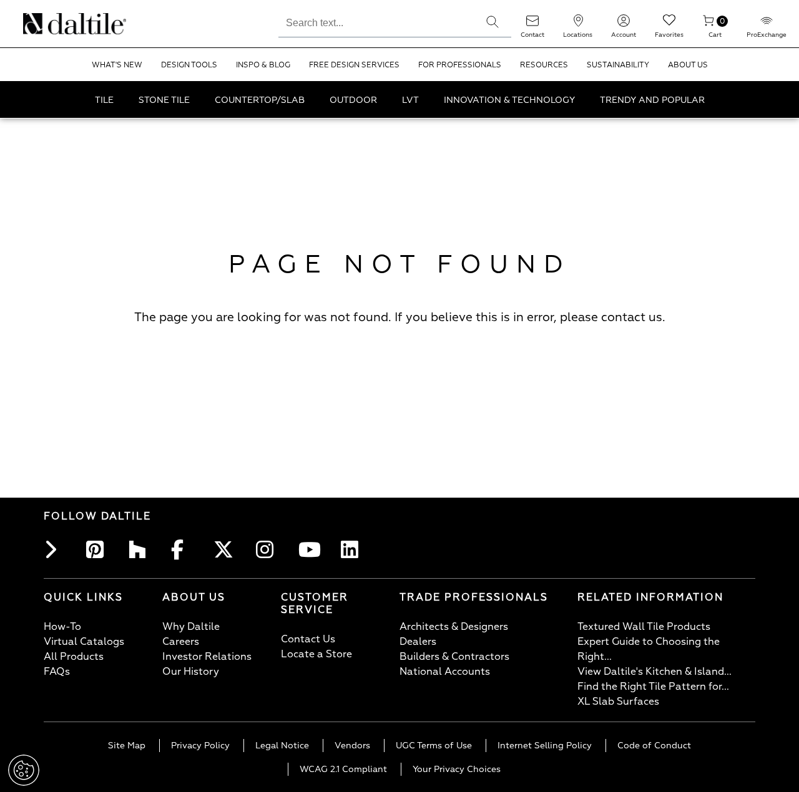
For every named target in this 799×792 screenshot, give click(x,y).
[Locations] (578, 25)
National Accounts (445, 671)
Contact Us (308, 639)
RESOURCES (544, 65)
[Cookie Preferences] (23, 770)
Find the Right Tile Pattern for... (653, 686)
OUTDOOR (353, 100)
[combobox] (376, 21)
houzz (141, 549)
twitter (225, 549)
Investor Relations (207, 656)
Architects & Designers (454, 627)
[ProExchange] (766, 25)
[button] (492, 21)
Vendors (352, 745)
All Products (74, 656)
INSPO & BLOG (263, 65)
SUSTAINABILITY (618, 65)
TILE (104, 100)
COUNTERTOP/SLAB (260, 100)
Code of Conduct (654, 745)
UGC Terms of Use (434, 745)
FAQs (57, 671)
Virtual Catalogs (84, 641)
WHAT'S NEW (117, 65)
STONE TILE (164, 100)
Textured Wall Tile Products (643, 627)
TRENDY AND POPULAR (652, 100)
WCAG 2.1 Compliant (343, 769)
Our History (190, 671)
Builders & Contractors (454, 656)
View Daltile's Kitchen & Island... (654, 671)
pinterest (98, 549)
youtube (310, 549)
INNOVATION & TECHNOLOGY (509, 100)
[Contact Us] (532, 25)
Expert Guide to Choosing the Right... (648, 649)
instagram (268, 549)
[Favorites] (669, 25)
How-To (62, 627)
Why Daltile (191, 627)
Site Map (126, 745)
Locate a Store (316, 654)
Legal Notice (282, 745)
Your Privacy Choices (457, 769)
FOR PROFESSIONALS (459, 65)
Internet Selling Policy (545, 745)
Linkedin (353, 549)
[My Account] (623, 25)
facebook (183, 549)
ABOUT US (688, 65)
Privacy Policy (200, 745)
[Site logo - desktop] (39, 23)
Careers (180, 641)
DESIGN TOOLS (189, 65)
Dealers (418, 641)
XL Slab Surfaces (618, 701)
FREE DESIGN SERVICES (354, 65)
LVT (410, 100)
